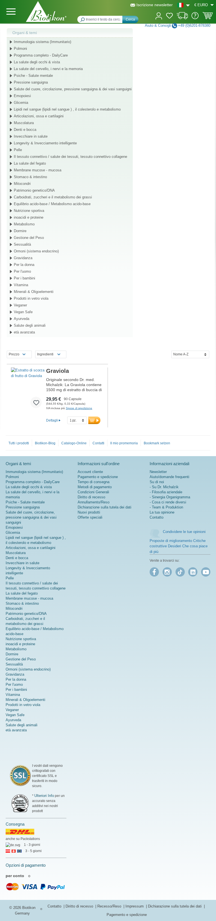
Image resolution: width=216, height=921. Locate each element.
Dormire (20, 231)
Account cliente (90, 472)
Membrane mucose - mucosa (37, 170)
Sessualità (22, 244)
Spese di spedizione (79, 408)
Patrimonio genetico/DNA (34, 190)
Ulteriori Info (44, 796)
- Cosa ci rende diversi (168, 502)
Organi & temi (24, 32)
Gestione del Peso (29, 238)
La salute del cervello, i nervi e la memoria (48, 69)
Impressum (135, 906)
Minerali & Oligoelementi (33, 292)
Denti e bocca (25, 129)
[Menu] (11, 11)
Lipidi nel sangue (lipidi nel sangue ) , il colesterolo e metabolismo (67, 109)
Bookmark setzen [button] (157, 443)
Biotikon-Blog (45, 443)
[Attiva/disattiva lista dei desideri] (36, 402)
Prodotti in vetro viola (31, 298)
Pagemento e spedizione (127, 915)
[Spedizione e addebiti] (182, 18)
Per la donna (24, 265)
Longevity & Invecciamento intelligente (45, 143)
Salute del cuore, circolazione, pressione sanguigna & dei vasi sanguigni (73, 89)
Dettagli (52, 420)
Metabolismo (24, 224)
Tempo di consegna (93, 482)
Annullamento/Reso (93, 502)
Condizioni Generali (93, 492)
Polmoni (20, 48)
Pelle (18, 150)
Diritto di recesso (91, 497)
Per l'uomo (22, 271)
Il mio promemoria (124, 443)
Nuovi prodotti (89, 512)
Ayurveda (21, 319)
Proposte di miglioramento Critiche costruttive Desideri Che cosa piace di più (179, 546)
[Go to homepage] (46, 11)
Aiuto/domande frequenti (169, 477)
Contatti (98, 443)
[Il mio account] (158, 15)
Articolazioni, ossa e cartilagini (39, 116)
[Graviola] (28, 390)
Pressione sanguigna (31, 82)
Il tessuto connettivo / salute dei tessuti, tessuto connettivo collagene (70, 156)
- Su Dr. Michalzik (164, 487)
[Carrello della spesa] (207, 17)
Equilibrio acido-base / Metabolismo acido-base (52, 204)
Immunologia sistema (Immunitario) (42, 42)
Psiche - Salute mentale (33, 75)
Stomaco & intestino (30, 177)
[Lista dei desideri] (169, 16)
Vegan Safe (23, 312)
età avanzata (24, 332)
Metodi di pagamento (95, 487)
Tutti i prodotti (18, 443)
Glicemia (21, 102)
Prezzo (14, 354)
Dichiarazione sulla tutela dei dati (104, 507)
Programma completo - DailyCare (41, 55)
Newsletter (158, 472)
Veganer (20, 305)
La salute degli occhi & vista (37, 62)
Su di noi (157, 482)
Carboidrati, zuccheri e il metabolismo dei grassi (53, 197)
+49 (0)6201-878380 (194, 25)
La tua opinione (162, 512)
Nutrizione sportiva (29, 211)
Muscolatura (24, 123)
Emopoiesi (22, 96)
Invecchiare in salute (31, 136)
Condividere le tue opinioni (184, 532)
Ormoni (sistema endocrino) (36, 251)
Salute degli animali (30, 325)
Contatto (156, 517)
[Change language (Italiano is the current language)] (183, 5)
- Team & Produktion (166, 507)
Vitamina (21, 285)
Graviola (57, 371)
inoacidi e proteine (28, 217)
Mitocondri (22, 183)
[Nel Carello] (94, 420)
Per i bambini (24, 278)
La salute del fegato (30, 163)
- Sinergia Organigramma (170, 497)
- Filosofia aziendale (166, 492)
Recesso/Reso (109, 906)
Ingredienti (45, 354)
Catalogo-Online (74, 443)
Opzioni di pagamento (26, 865)
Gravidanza (23, 258)
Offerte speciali (90, 517)
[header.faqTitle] (195, 18)
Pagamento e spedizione (98, 477)
